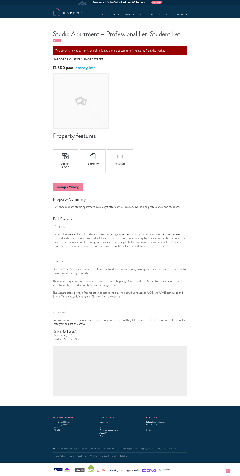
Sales (143, 15)
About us (155, 15)
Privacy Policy (59, 456)
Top (228, 471)
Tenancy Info (85, 68)
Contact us (181, 15)
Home (101, 15)
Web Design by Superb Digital (103, 456)
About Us (103, 433)
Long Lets (130, 15)
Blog (168, 15)
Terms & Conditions (77, 456)
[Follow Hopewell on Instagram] (149, 430)
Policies (123, 456)
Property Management (109, 430)
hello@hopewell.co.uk (155, 422)
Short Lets (115, 15)
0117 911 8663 (152, 424)
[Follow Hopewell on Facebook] (146, 430)
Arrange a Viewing (68, 187)
